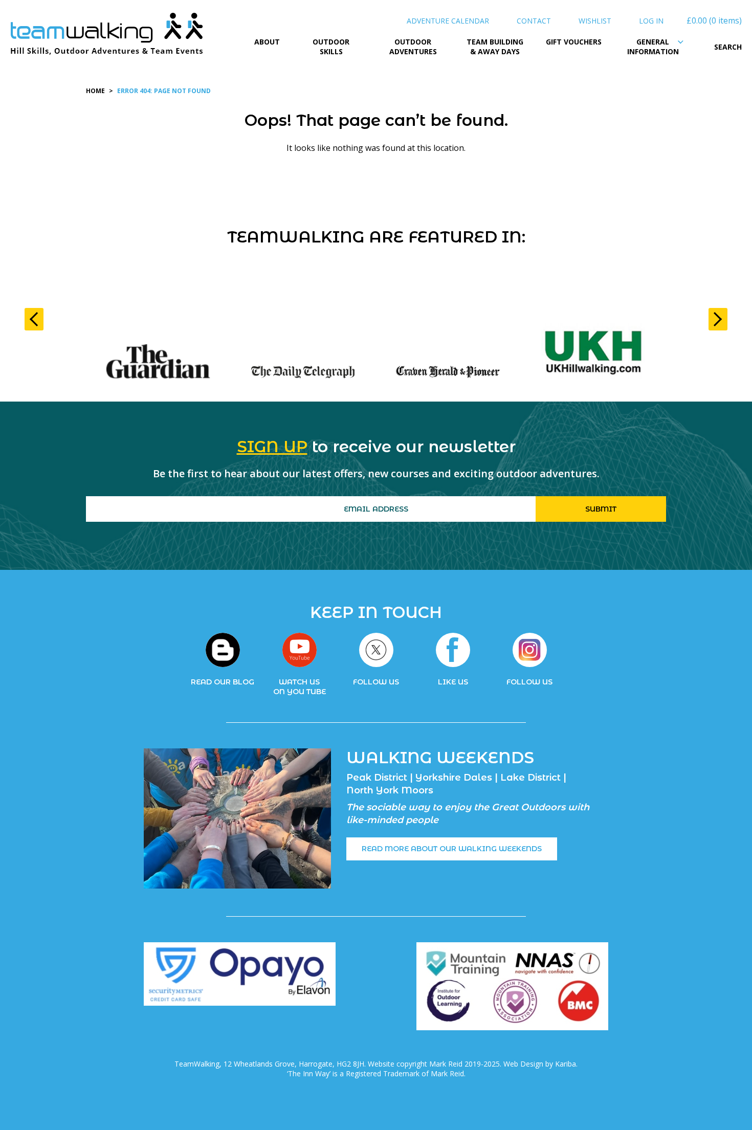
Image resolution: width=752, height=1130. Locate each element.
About (267, 42)
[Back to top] (723, 1101)
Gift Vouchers (574, 42)
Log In (651, 21)
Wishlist (595, 21)
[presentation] (34, 319)
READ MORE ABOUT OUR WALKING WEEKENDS (452, 848)
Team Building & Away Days (495, 47)
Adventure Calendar (448, 21)
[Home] (107, 36)
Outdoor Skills (331, 47)
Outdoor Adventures (413, 47)
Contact (534, 21)
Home (95, 90)
